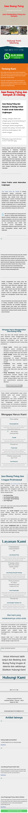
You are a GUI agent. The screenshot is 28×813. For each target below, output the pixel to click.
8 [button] (12, 34)
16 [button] (23, 34)
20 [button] (12, 35)
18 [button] (26, 34)
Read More (3, 744)
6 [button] (9, 34)
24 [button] (17, 35)
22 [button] (14, 35)
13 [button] (19, 34)
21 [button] (13, 35)
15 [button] (22, 34)
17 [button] (24, 34)
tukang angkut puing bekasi (9, 740)
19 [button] (10, 35)
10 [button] (14, 34)
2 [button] (3, 34)
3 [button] (4, 34)
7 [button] (10, 34)
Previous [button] (3, 30)
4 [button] (6, 34)
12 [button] (17, 34)
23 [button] (16, 35)
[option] (5, 30)
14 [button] (20, 34)
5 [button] (7, 34)
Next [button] (25, 30)
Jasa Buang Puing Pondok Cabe (10, 767)
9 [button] (13, 34)
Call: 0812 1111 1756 (14, 50)
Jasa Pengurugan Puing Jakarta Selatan (12, 797)
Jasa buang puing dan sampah (10, 191)
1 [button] (2, 34)
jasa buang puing (15, 483)
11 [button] (16, 34)
